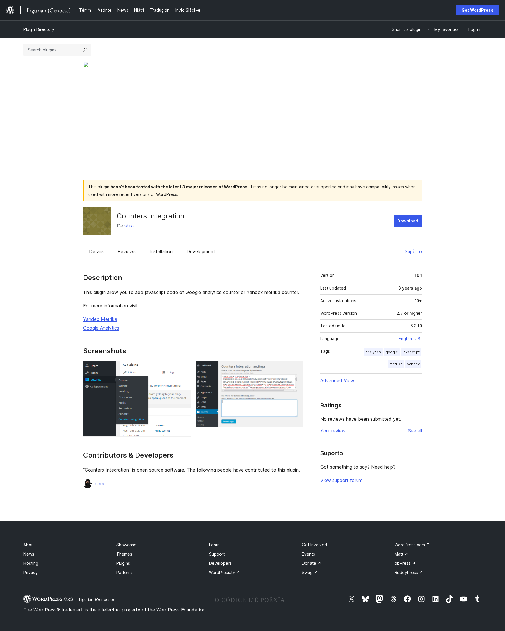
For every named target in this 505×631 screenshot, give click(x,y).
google (391, 352)
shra (129, 226)
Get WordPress (477, 10)
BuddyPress (409, 572)
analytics (373, 352)
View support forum (341, 480)
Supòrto (413, 251)
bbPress (405, 563)
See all (415, 431)
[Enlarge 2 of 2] (295, 369)
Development (200, 251)
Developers (220, 563)
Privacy (30, 572)
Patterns (124, 572)
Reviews (126, 251)
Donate (311, 563)
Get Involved (314, 544)
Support (217, 554)
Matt (401, 554)
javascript (411, 352)
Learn (214, 544)
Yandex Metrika (100, 319)
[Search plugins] (85, 50)
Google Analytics (101, 328)
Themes (124, 554)
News (28, 554)
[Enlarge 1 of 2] (183, 369)
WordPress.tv (224, 572)
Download (407, 220)
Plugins (123, 563)
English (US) (410, 338)
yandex (413, 364)
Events (308, 554)
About (29, 544)
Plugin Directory (38, 29)
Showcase (126, 544)
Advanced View (337, 380)
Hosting (30, 563)
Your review (332, 431)
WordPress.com (412, 544)
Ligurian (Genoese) (96, 599)
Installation (161, 251)
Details (96, 251)
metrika (395, 364)
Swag (310, 572)
